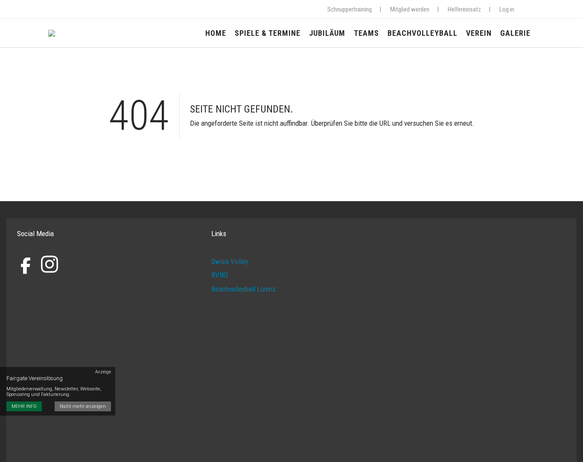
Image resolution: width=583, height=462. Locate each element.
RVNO (219, 275)
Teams (366, 33)
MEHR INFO (24, 407)
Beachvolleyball (423, 33)
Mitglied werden (409, 9)
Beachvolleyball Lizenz (243, 289)
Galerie (515, 33)
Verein (479, 33)
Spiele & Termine (267, 33)
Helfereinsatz (464, 9)
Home (215, 33)
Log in (506, 9)
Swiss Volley (229, 261)
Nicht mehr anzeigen (83, 407)
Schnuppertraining (349, 9)
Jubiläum (327, 33)
